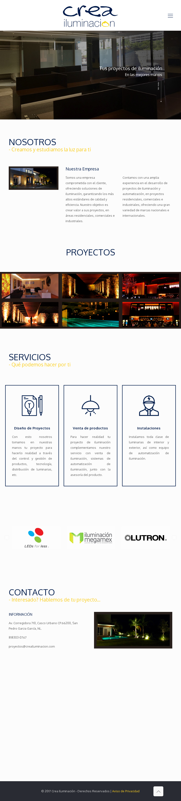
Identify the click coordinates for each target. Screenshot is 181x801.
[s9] (151, 286)
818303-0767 (18, 637)
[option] (28, 538)
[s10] (30, 314)
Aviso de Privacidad (126, 791)
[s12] (151, 314)
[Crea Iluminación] (90, 15)
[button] (6, 537)
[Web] (90, 286)
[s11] (90, 314)
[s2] (30, 286)
